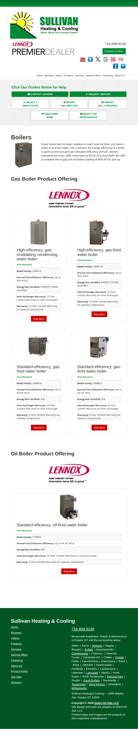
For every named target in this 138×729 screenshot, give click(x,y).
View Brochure (24, 264)
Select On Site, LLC (106, 703)
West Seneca (97, 684)
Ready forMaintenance (88, 116)
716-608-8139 (83, 629)
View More (38, 318)
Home (40, 75)
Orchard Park (115, 676)
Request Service (99, 94)
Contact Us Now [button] (114, 51)
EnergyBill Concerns (107, 104)
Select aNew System (30, 104)
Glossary (16, 682)
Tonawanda (78, 684)
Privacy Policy (19, 671)
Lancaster (92, 672)
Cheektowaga (80, 653)
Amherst (97, 645)
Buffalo (89, 649)
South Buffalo (91, 680)
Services (79, 75)
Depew (119, 657)
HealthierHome (51, 116)
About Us (120, 75)
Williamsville (79, 688)
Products (69, 75)
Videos (58, 75)
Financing (108, 75)
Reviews (49, 75)
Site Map (16, 676)
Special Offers (93, 75)
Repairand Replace (69, 104)
